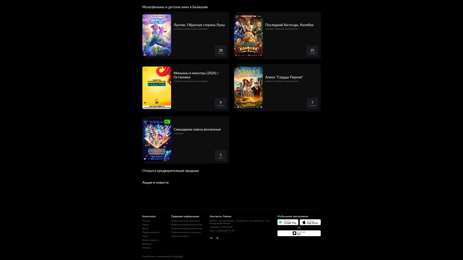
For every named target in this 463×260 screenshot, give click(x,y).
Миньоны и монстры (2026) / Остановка (196, 75)
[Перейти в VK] (211, 238)
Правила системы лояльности (185, 220)
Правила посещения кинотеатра (186, 224)
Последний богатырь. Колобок (289, 25)
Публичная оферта (180, 236)
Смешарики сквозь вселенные (197, 129)
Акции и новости (150, 239)
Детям (145, 228)
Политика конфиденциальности (186, 228)
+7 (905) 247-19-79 (225, 230)
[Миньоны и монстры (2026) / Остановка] (156, 87)
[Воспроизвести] (156, 35)
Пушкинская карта (151, 232)
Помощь (146, 247)
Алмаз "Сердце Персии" (284, 77)
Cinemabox (178, 256)
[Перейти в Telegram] (217, 238)
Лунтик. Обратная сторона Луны (199, 25)
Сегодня (146, 220)
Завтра (145, 224)
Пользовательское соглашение (186, 232)
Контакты (147, 243)
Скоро (145, 236)
